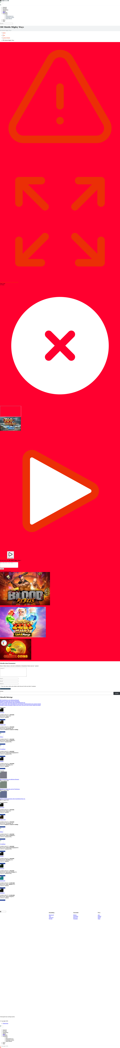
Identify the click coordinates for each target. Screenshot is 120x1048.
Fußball (99, 916)
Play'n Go (75, 917)
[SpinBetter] (1, 891)
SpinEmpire (2, 880)
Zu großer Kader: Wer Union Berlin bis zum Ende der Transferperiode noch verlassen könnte (20, 703)
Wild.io (1, 736)
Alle (99, 915)
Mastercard (51, 915)
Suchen (1, 691)
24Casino (2, 712)
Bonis (6, 12)
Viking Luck (3, 724)
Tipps (99, 918)
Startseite (5, 7)
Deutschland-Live (9, 16)
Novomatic (75, 916)
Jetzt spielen (2, 719)
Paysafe (50, 918)
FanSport (2, 868)
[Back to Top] (0, 1047)
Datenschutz (5, 1023)
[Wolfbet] (1, 760)
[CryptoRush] (1, 747)
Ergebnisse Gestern (10, 17)
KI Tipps (5, 8)
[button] (10, 424)
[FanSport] (1, 867)
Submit (2, 568)
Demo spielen (10, 557)
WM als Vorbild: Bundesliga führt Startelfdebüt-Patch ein (12, 702)
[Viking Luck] (1, 723)
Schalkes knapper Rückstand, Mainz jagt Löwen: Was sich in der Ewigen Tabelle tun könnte (20, 705)
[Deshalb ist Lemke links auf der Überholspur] (3, 787)
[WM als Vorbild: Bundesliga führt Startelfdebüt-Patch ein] (3, 797)
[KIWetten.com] (1, 3)
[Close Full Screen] (60, 405)
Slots (4, 21)
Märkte (4, 11)
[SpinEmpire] (1, 879)
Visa (50, 916)
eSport (99, 917)
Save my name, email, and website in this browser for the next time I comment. (18, 686)
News (4, 19)
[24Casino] (1, 711)
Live (7, 14)
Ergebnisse (5, 13)
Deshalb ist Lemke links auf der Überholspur (10, 701)
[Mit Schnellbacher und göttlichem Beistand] (3, 778)
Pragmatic (75, 918)
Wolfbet (1, 761)
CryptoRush (2, 749)
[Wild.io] (1, 735)
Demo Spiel (2, 606)
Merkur (75, 915)
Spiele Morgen (9, 18)
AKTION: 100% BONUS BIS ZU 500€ (9, 282)
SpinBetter (2, 892)
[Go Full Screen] (60, 281)
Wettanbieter (5, 9)
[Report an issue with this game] (60, 161)
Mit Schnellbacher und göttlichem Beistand (9, 700)
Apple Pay (51, 917)
